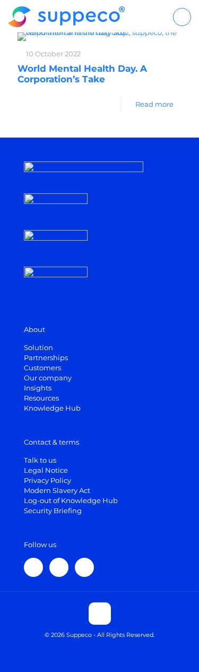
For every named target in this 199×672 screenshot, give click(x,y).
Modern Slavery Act (57, 490)
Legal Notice (46, 470)
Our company (48, 377)
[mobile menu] (182, 17)
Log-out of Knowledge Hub (71, 500)
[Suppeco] (66, 16)
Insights (37, 388)
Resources (41, 398)
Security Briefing (53, 510)
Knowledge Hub (52, 408)
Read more (154, 104)
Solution (38, 347)
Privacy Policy (47, 480)
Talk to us (40, 460)
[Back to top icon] (100, 613)
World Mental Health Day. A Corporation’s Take (82, 73)
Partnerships (46, 357)
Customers (42, 367)
